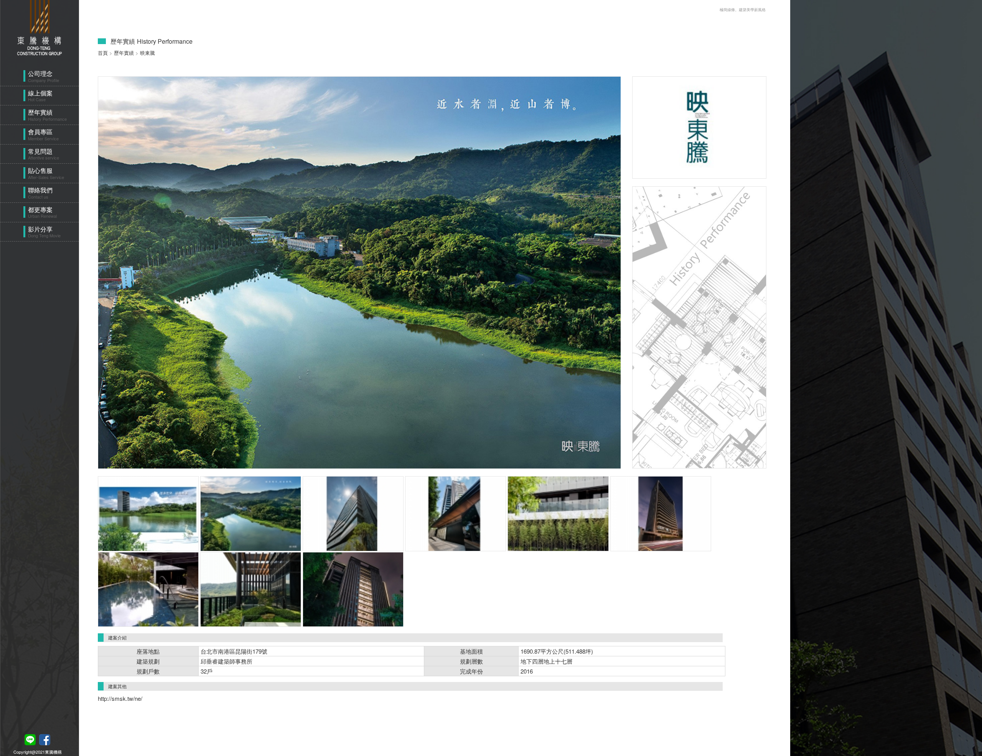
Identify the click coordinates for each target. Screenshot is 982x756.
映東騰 (147, 52)
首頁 (103, 52)
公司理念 (43, 76)
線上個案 (40, 96)
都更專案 (42, 212)
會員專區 (43, 134)
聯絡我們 (40, 193)
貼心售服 (46, 173)
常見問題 (43, 154)
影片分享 (44, 232)
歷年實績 (47, 115)
